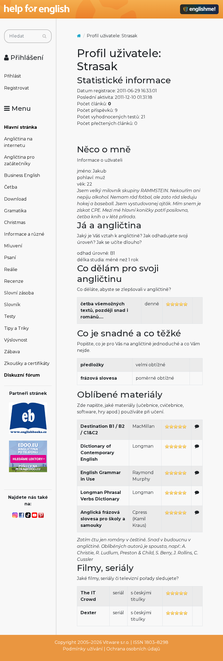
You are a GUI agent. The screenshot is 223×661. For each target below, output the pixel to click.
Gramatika (15, 210)
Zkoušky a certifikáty (26, 363)
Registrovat (16, 88)
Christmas (14, 222)
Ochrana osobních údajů (133, 648)
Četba (10, 187)
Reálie (10, 269)
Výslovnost (15, 340)
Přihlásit (12, 76)
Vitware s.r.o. (116, 642)
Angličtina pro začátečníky (19, 160)
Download (15, 199)
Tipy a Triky (16, 328)
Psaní (10, 257)
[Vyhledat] (44, 36)
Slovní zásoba (19, 293)
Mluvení (13, 245)
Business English (22, 175)
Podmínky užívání (83, 648)
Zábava (12, 351)
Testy (10, 316)
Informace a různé (24, 234)
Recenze (13, 281)
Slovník (12, 304)
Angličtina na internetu (18, 142)
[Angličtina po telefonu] (28, 456)
